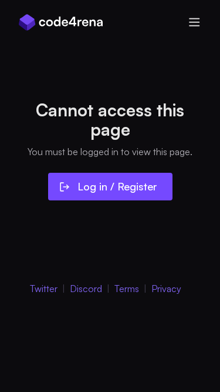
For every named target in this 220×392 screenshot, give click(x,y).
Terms (126, 288)
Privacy (166, 288)
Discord (86, 288)
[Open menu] (194, 22)
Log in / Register (117, 186)
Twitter (43, 288)
